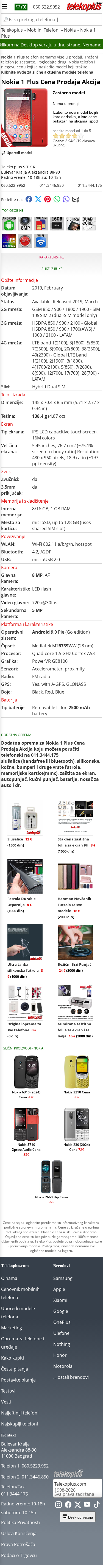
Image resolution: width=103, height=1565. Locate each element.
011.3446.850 (52, 185)
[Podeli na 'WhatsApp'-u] (57, 201)
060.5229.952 (35, 1466)
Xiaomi (60, 1300)
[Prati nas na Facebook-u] (68, 1505)
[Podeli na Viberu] (66, 201)
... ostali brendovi (71, 1377)
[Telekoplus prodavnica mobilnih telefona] (84, 10)
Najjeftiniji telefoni (19, 1413)
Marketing (11, 1328)
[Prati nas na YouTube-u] (87, 1505)
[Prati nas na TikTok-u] (96, 1505)
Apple (59, 1289)
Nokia (70, 30)
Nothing (61, 1344)
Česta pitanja (14, 1369)
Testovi (8, 1391)
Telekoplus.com (70, 1484)
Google (60, 1311)
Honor (60, 1355)
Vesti (6, 1402)
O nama (9, 1278)
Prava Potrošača (18, 1544)
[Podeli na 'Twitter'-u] (38, 201)
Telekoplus (12, 30)
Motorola (63, 1366)
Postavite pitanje (18, 1380)
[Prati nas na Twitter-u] (77, 1505)
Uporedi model (19, 153)
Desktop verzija (80, 1517)
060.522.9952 (46, 7)
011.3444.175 (90, 185)
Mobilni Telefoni (43, 30)
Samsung (63, 1278)
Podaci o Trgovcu (19, 1555)
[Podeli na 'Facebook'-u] (29, 201)
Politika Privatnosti (20, 1522)
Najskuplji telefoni (19, 1424)
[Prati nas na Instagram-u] (58, 1505)
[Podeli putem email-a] (75, 201)
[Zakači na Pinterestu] (47, 201)
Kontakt (8, 1435)
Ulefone (61, 1333)
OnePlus (62, 1322)
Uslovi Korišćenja (19, 1533)
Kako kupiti (12, 1358)
